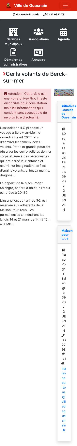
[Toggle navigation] (65, 5)
